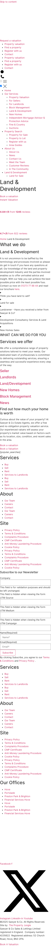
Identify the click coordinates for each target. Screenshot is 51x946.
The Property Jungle (20, 925)
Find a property (13, 47)
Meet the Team (17, 162)
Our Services (11, 93)
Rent (7, 471)
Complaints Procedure (16, 536)
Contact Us (15, 158)
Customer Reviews (19, 165)
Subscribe (7, 652)
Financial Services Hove (17, 799)
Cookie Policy (12, 547)
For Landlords (16, 104)
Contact (9, 54)
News (12, 155)
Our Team (10, 500)
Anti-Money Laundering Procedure (23, 543)
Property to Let (17, 138)
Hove (7, 789)
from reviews (15, 211)
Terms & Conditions (15, 533)
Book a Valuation (9, 448)
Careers (9, 504)
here (17, 289)
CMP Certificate (13, 540)
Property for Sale (18, 134)
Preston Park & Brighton (17, 796)
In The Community (19, 169)
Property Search (13, 131)
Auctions (13, 128)
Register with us (13, 50)
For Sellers (14, 100)
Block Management (19, 107)
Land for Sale (16, 175)
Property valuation (15, 44)
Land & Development (20, 110)
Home (8, 90)
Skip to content (8, 1)
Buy (6, 464)
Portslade (10, 792)
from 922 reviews (13, 233)
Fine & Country (17, 124)
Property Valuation (19, 97)
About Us (10, 148)
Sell (6, 467)
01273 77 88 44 (29, 285)
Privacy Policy (12, 530)
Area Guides (15, 145)
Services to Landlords (16, 474)
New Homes (15, 114)
